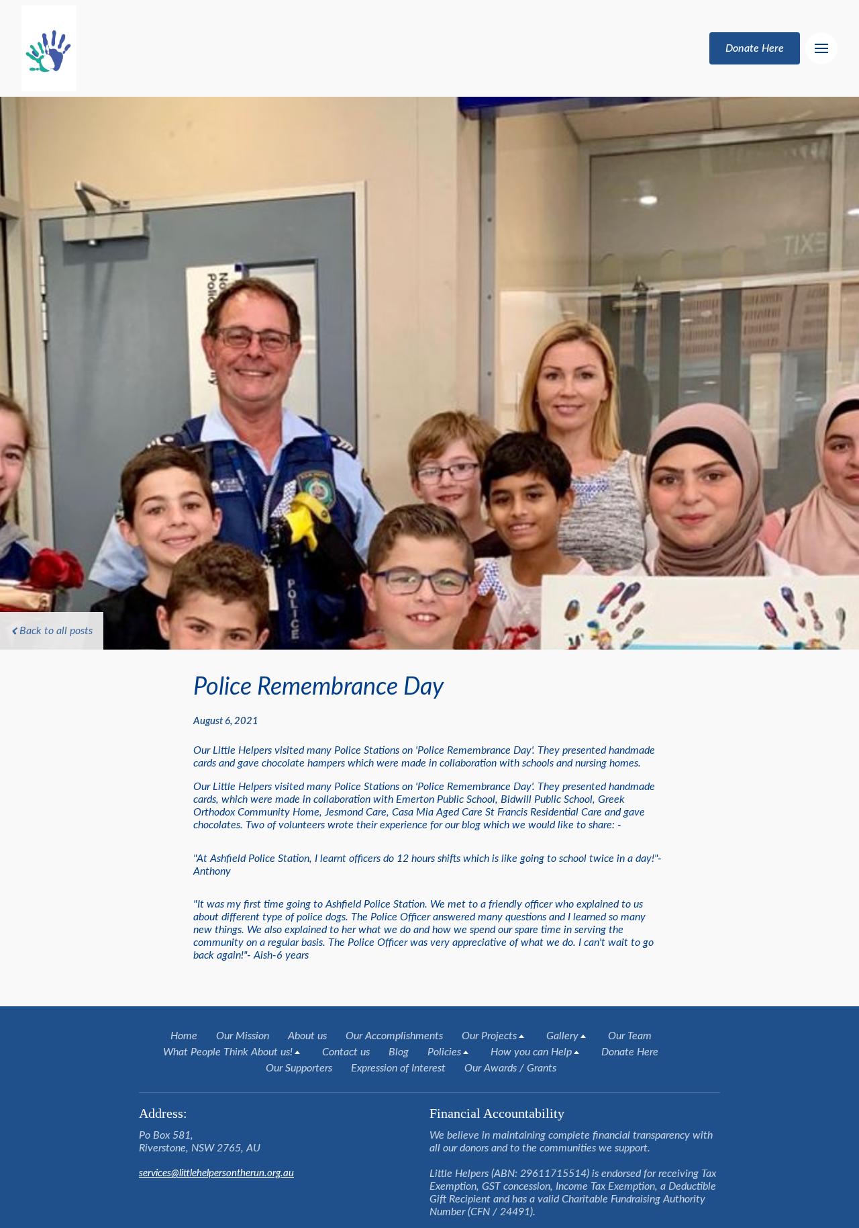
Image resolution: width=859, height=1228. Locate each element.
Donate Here (629, 1052)
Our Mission (242, 1035)
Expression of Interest (398, 1068)
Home (183, 1035)
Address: (163, 1113)
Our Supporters (299, 1068)
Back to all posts (56, 630)
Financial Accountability (499, 1113)
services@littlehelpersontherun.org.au (216, 1173)
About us (307, 1035)
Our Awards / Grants (510, 1068)
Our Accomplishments (394, 1035)
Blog (399, 1052)
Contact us (346, 1052)
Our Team (630, 1035)
